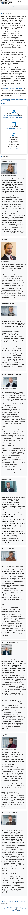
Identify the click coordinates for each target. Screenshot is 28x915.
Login (18, 909)
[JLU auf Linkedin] (11, 910)
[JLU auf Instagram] (25, 909)
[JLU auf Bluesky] (13, 910)
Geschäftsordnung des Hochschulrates (13, 117)
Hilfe (22, 909)
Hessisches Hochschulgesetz (11, 115)
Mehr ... (4, 103)
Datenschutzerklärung (10, 909)
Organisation (10, 901)
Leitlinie (17, 95)
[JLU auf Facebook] (19, 910)
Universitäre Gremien (20, 901)
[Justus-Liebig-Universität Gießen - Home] (6, 2)
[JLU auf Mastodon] (15, 910)
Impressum (19, 907)
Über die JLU (14, 7)
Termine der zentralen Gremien (13, 128)
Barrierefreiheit (11, 907)
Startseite (3, 901)
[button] (18, 2)
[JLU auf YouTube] (17, 910)
